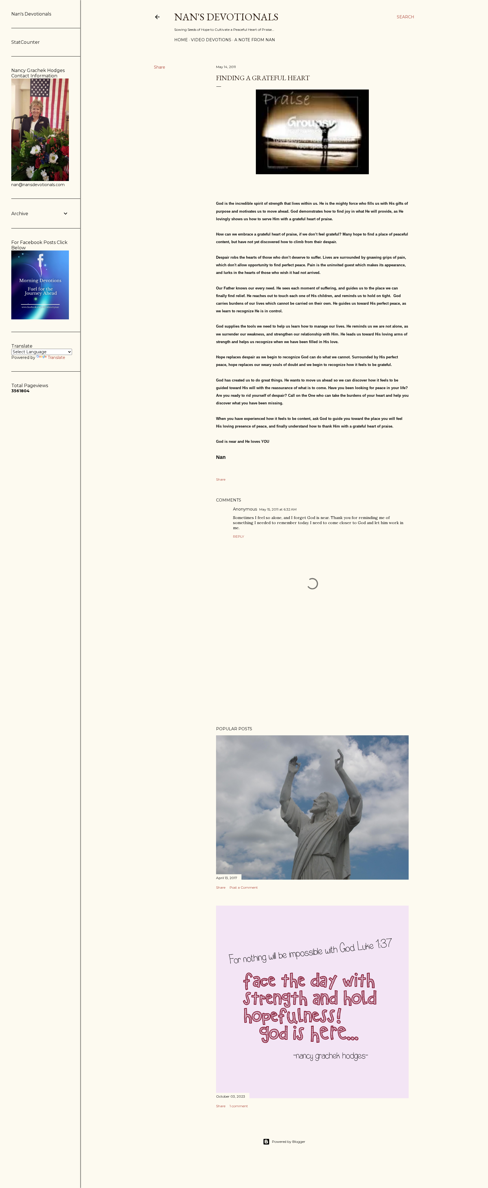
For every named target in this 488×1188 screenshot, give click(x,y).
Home (181, 39)
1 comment (239, 1106)
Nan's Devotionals (226, 16)
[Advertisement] (312, 672)
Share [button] (159, 67)
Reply (238, 536)
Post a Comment (244, 887)
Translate (56, 357)
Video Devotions (211, 39)
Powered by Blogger (288, 1141)
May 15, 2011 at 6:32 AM (278, 509)
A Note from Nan (254, 39)
